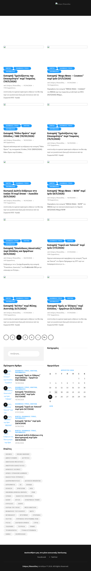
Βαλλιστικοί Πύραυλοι (14, 477)
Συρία (36, 523)
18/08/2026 (19, 383)
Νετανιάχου (10, 515)
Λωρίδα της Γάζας (13, 507)
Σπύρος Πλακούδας (30, 566)
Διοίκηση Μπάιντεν (33, 481)
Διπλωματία (10, 485)
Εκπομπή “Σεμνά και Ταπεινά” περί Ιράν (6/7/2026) (28, 408)
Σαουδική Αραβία (22, 523)
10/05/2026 (28, 201)
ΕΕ (20, 485)
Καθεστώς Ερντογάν (24, 496)
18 (56, 392)
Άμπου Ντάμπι (11, 458)
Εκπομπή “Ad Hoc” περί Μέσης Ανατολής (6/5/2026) (20, 307)
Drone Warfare (23, 454)
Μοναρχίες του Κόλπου (15, 511)
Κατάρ (8, 500)
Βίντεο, (18, 416)
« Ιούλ (50, 406)
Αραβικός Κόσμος (13, 469)
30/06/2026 (19, 426)
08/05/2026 (28, 258)
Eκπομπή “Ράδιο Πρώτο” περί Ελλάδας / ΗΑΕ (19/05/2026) (20, 135)
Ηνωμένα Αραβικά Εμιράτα (16, 492)
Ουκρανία (36, 515)
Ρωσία (8, 523)
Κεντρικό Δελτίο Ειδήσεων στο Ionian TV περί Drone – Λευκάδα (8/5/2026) (21, 193)
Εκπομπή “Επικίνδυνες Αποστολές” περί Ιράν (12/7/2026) (25, 394)
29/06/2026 (19, 443)
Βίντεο (8, 68)
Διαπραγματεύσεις (13, 481)
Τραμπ (32, 526)
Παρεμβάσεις (47, 29)
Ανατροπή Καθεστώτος (15, 466)
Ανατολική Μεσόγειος (14, 462)
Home (25, 29)
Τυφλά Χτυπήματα (28, 530)
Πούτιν (8, 519)
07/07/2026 (19, 412)
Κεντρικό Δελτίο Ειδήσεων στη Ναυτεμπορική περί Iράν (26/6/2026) (29, 437)
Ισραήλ (8, 496)
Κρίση (17, 500)
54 (44, 336)
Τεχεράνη (9, 526)
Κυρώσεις (9, 504)
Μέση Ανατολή (30, 507)
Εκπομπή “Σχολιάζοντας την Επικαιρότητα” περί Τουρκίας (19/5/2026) (19, 78)
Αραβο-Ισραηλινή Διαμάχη (16, 473)
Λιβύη (20, 504)
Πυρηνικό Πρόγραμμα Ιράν (27, 519)
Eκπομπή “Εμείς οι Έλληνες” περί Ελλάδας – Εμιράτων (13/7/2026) (27, 377)
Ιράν (33, 492)
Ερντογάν (21, 488)
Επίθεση (9, 488)
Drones (9, 454)
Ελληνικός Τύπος (22, 68)
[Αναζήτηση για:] (24, 354)
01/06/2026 (28, 85)
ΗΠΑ (31, 488)
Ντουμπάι (24, 515)
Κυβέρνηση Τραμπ (32, 500)
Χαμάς (8, 534)
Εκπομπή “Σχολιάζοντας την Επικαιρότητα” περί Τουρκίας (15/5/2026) (63, 136)
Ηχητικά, (33, 371)
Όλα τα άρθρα (34, 29)
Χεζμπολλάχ (20, 534)
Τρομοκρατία (11, 530)
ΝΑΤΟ (32, 511)
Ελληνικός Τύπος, (22, 371)
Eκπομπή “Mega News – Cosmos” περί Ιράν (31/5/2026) (65, 77)
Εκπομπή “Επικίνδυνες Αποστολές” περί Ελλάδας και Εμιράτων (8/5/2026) (23, 251)
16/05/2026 (71, 143)
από (12, 85)
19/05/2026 (28, 140)
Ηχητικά (26, 125)
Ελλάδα (29, 485)
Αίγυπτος (26, 458)
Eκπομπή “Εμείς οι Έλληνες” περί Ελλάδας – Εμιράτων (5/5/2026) (65, 307)
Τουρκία (21, 526)
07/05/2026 (71, 252)
